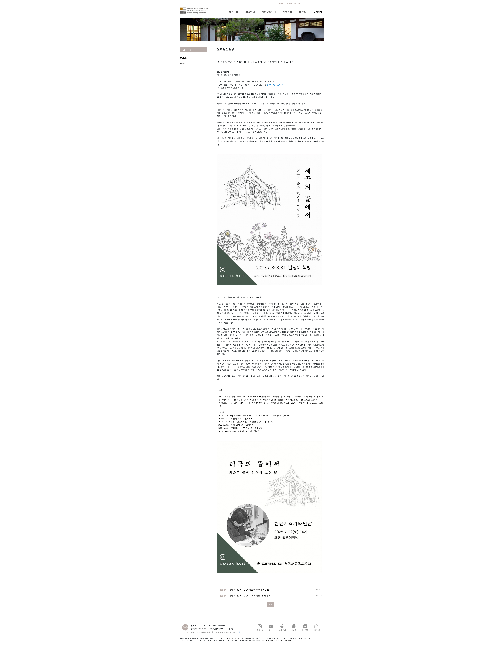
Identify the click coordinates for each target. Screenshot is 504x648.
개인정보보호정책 (267, 640)
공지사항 (184, 58)
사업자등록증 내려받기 (233, 638)
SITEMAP (288, 640)
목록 (270, 604)
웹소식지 (184, 63)
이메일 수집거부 (279, 640)
